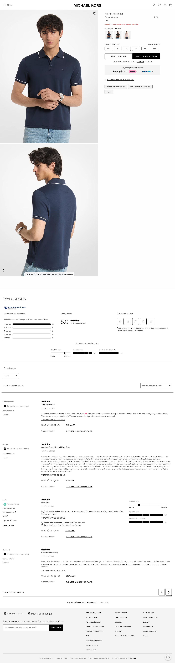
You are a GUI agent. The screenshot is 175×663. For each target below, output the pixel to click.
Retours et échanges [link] (93, 622)
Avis (109, 92)
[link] (118, 631)
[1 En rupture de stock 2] (3, 269)
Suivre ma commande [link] (123, 627)
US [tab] (118, 44)
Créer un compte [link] (121, 617)
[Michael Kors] (87, 5)
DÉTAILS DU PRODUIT (116, 87)
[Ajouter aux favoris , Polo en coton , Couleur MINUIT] (94, 13)
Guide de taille (154, 44)
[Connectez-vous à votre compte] (165, 5)
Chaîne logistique (149, 631)
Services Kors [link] (91, 650)
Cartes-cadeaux (92, 645)
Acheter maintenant (146, 56)
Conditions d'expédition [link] (95, 627)
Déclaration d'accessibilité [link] (99, 658)
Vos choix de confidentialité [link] (122, 658)
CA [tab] (113, 44)
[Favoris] (159, 5)
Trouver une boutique (41, 613)
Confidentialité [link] (61, 658)
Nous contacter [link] (92, 617)
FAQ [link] (87, 636)
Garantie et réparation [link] (94, 631)
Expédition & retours (140, 87)
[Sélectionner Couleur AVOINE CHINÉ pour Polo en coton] (127, 35)
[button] (168, 657)
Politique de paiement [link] (94, 640)
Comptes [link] (118, 622)
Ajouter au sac (119, 56)
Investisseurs (148, 627)
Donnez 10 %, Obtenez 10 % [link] (125, 636)
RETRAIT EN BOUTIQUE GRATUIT (120, 80)
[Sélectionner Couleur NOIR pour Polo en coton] (118, 35)
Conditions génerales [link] (78, 658)
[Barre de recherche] (153, 5)
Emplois (146, 622)
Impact (146, 636)
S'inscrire (56, 628)
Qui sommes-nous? (150, 617)
